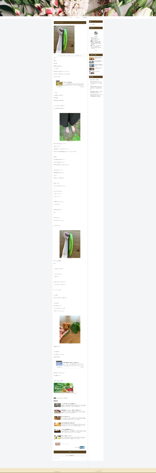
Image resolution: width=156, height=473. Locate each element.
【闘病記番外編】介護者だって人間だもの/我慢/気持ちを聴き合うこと (96, 92)
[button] (102, 24)
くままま (96, 36)
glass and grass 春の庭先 (94, 79)
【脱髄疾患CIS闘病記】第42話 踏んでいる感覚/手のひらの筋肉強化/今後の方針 (96, 88)
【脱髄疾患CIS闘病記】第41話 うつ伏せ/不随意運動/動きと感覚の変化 (96, 95)
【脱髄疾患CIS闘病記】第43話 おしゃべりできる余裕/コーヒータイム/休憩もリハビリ (96, 83)
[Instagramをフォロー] (96, 50)
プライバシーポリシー (100, 470)
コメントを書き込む (70, 455)
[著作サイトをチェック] (95, 50)
